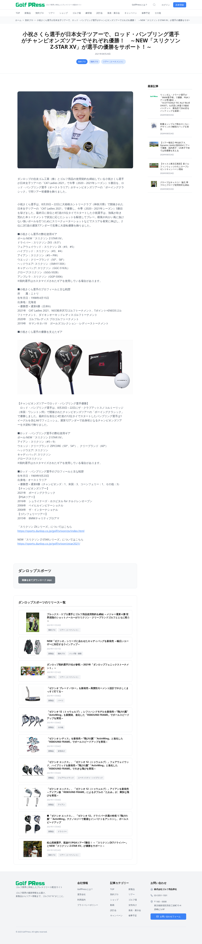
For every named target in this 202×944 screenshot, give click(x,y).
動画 (112, 905)
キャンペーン (131, 13)
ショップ (63, 13)
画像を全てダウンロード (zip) (37, 579)
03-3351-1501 (160, 895)
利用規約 (81, 899)
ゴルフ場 (76, 13)
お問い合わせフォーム (170, 916)
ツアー (52, 13)
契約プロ (39, 13)
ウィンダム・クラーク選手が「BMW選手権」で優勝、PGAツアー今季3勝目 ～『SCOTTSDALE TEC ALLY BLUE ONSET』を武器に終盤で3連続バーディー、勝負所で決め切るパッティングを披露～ (175, 102)
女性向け (133, 905)
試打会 (99, 13)
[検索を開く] (154, 4)
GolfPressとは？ (139, 4)
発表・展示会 (113, 13)
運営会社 (81, 894)
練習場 (88, 13)
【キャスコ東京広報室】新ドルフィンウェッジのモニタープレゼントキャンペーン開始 (174, 166)
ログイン (166, 4)
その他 (158, 13)
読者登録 (180, 4)
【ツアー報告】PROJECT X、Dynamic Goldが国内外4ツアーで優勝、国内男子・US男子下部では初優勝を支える (175, 146)
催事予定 (146, 13)
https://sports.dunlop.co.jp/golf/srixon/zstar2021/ (48, 543)
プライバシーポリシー (87, 905)
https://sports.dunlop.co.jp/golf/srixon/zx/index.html (50, 531)
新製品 (28, 13)
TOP (18, 13)
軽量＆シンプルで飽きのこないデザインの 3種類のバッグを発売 (174, 127)
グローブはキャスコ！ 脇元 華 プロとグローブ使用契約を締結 (174, 183)
